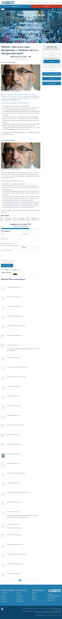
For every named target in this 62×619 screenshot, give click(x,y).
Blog (38, 2)
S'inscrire (52, 78)
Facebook (35, 592)
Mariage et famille (20, 596)
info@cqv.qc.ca (50, 600)
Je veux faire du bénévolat (7, 262)
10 (24, 580)
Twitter (34, 596)
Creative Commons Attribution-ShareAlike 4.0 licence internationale (49, 611)
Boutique (58, 2)
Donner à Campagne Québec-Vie (51, 74)
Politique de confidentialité (40, 615)
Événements (3, 598)
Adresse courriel (4, 238)
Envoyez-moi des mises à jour (8, 243)
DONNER (47, 6)
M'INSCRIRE (16, 6)
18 (34, 580)
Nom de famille (25, 234)
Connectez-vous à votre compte (52, 615)
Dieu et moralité (19, 599)
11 (26, 580)
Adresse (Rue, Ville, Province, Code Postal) (9, 245)
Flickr (34, 594)
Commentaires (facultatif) (6, 250)
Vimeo (34, 598)
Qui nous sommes (5, 592)
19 (37, 580)
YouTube (35, 599)
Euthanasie (18, 594)
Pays (23, 245)
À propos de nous (30, 2)
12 (29, 580)
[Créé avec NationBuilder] (2, 608)
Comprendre (46, 2)
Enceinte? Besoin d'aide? (46, 9)
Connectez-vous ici (56, 70)
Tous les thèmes (19, 601)
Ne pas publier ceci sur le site (8, 260)
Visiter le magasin (52, 83)
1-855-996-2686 (50, 598)
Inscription (3, 594)
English (2, 9)
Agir (52, 2)
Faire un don (3, 601)
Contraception (19, 598)
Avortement (18, 592)
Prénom (2, 234)
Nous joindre (3, 599)
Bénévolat (3, 596)
